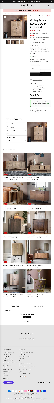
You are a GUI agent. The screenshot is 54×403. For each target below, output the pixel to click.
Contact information (41, 399)
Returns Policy (6, 356)
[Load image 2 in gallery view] (13, 42)
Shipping (38, 37)
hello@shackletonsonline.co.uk (27, 367)
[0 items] (51, 6)
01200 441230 (28, 363)
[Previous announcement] (2, 1)
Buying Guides (6, 366)
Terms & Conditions (8, 369)
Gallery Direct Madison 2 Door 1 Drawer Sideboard (37, 236)
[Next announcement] (51, 1)
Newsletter (6, 375)
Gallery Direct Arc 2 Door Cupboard (10, 236)
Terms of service (26, 399)
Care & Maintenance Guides (10, 362)
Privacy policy (13, 399)
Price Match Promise (8, 360)
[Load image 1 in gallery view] (8, 42)
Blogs (4, 367)
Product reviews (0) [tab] (15, 306)
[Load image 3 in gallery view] (17, 42)
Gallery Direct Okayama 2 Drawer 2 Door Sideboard (37, 206)
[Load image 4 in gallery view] (22, 42)
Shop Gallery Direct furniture (36, 98)
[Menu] (10, 6)
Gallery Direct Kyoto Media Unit (33, 177)
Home (4, 13)
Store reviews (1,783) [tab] (38, 306)
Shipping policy (33, 399)
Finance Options (7, 358)
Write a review (27, 317)
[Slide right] (25, 42)
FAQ (4, 364)
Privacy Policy (6, 371)
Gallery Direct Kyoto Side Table (9, 206)
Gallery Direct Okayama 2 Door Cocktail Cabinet (13, 294)
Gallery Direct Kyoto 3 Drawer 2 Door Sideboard (13, 177)
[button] (48, 5)
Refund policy (19, 399)
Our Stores (6, 378)
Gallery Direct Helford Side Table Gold (35, 294)
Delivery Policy (7, 354)
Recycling (5, 373)
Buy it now (40, 75)
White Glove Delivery (8, 352)
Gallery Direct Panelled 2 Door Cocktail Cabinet (13, 265)
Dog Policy (22, 376)
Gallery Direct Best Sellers (12, 13)
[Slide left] (4, 42)
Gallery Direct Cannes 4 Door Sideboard (35, 265)
